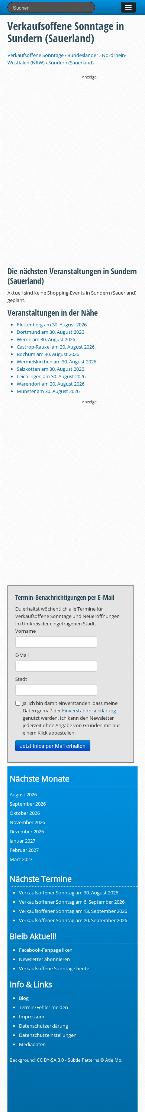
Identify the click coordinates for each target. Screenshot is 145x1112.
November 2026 (27, 822)
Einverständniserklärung (89, 710)
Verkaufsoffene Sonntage (35, 55)
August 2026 (23, 794)
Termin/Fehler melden (43, 1007)
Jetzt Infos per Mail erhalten (53, 745)
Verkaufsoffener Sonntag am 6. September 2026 (72, 901)
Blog (24, 998)
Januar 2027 (22, 840)
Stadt (21, 679)
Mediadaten (32, 1044)
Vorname (25, 631)
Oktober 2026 (25, 813)
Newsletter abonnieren (44, 959)
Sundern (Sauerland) (71, 62)
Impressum (31, 1016)
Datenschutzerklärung (43, 1025)
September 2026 (28, 803)
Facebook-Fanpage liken (45, 950)
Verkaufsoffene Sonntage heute (54, 968)
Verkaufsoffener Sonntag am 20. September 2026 (73, 920)
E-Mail (22, 655)
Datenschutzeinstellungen (48, 1035)
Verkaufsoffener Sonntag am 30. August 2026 (68, 892)
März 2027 (21, 859)
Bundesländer (82, 55)
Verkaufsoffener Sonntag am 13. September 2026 (73, 911)
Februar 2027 (24, 850)
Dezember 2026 (27, 831)
